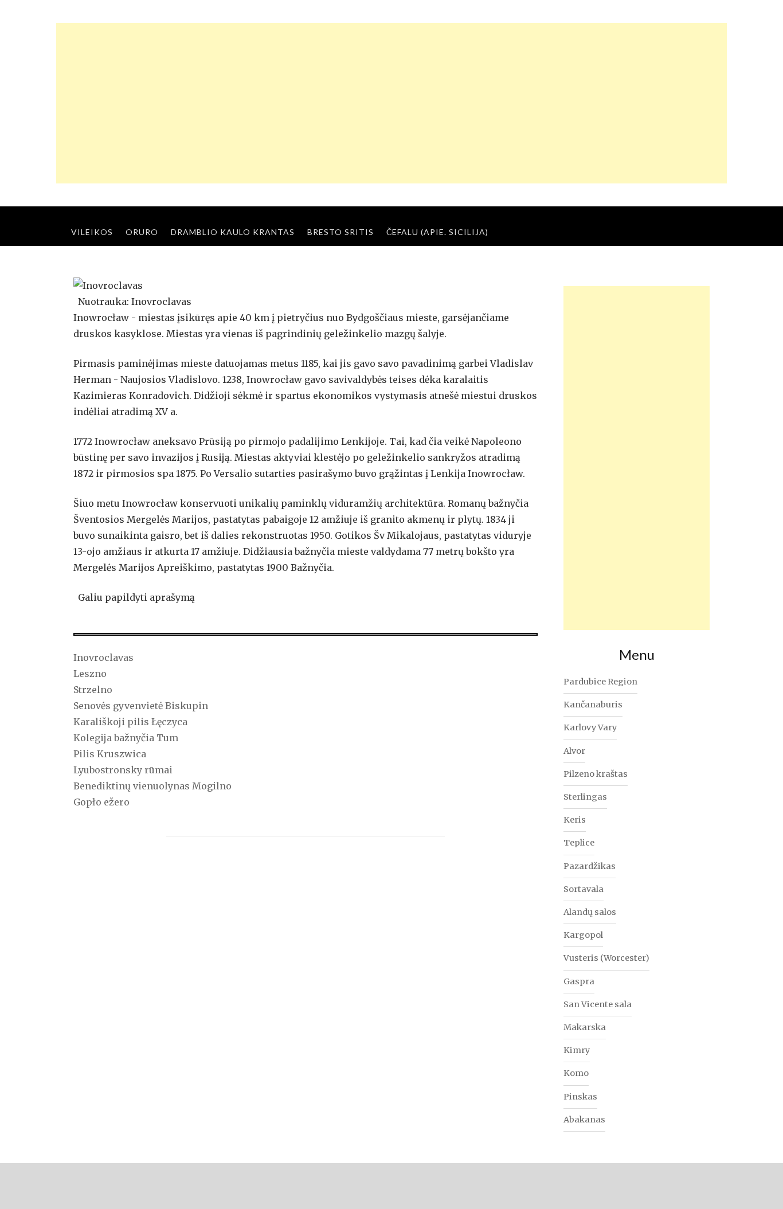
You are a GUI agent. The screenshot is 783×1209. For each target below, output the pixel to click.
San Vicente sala (597, 1004)
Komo (576, 1073)
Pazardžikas (589, 866)
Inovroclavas (103, 657)
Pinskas (580, 1096)
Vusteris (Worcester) (606, 958)
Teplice (578, 843)
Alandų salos (589, 912)
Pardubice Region (600, 681)
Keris (574, 820)
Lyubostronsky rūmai (123, 770)
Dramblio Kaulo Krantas (233, 232)
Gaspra (578, 981)
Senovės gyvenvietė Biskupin (140, 705)
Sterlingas (585, 797)
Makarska (584, 1027)
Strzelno (92, 689)
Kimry (576, 1050)
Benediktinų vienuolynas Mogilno (152, 786)
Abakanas (584, 1119)
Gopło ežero (101, 802)
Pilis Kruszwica (109, 754)
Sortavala (583, 889)
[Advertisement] (391, 103)
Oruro (142, 232)
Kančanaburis (593, 704)
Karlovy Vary (590, 727)
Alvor (574, 751)
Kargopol (583, 935)
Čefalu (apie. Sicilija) (437, 232)
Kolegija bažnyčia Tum (125, 738)
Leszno (90, 673)
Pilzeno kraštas (595, 774)
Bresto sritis (340, 232)
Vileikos (92, 232)
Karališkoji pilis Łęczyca (130, 721)
